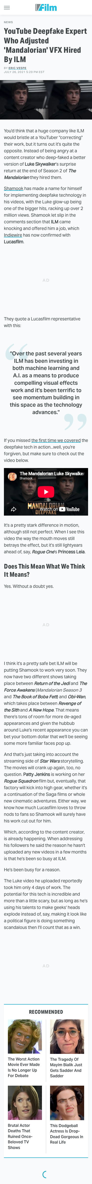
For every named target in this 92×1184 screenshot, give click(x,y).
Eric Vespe (17, 68)
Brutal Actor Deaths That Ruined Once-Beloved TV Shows (20, 1136)
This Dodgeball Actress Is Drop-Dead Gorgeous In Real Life (66, 1134)
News (8, 22)
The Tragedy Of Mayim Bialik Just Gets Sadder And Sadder (66, 1068)
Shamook (13, 188)
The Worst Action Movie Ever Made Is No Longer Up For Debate (24, 1067)
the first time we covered (56, 440)
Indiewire (13, 235)
